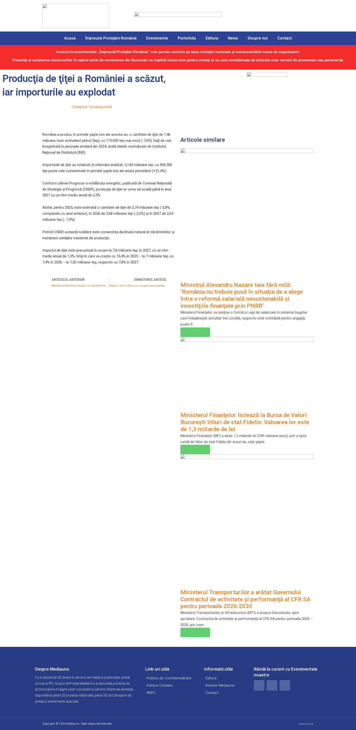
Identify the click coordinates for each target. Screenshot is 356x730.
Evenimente (157, 38)
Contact (284, 38)
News (233, 38)
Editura (212, 38)
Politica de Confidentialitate (169, 678)
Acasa (70, 38)
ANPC (151, 692)
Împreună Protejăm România (111, 38)
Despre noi (258, 38)
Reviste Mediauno (219, 685)
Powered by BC (306, 723)
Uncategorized (100, 107)
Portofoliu (187, 38)
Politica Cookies (160, 685)
